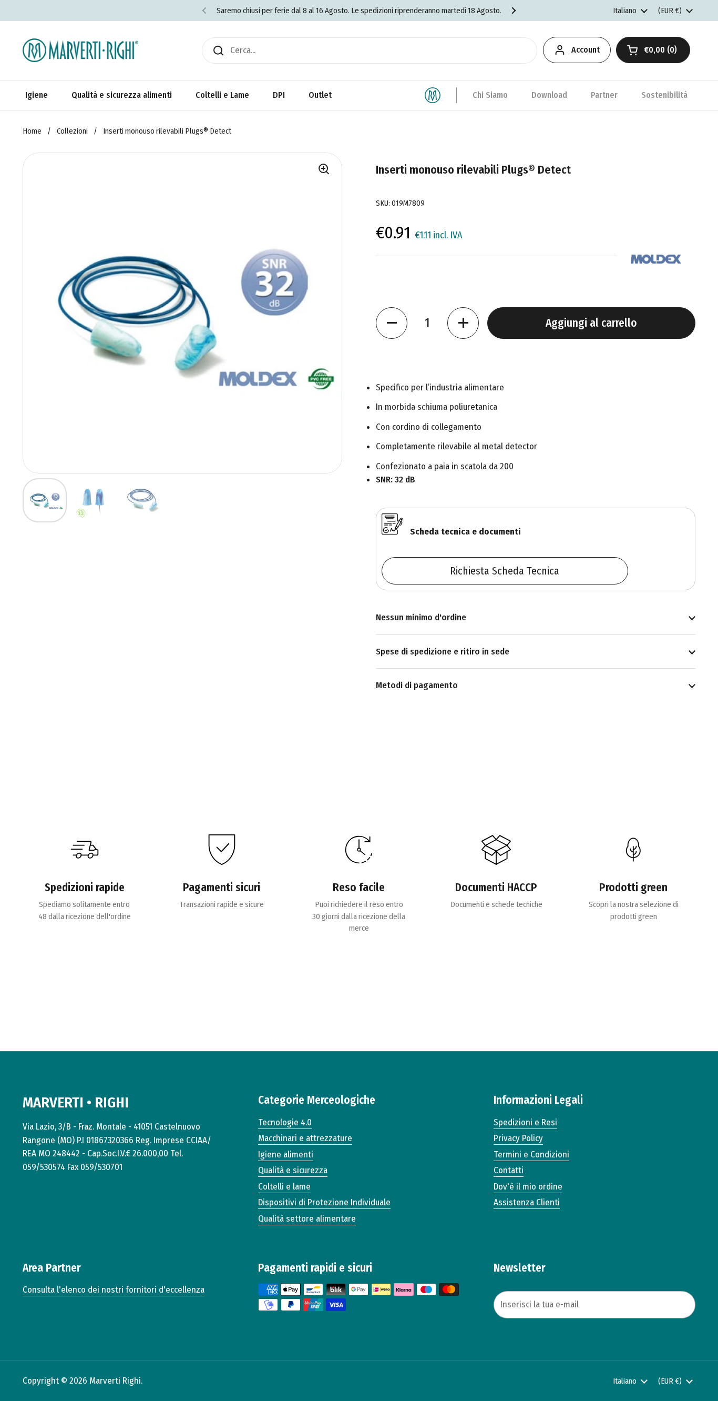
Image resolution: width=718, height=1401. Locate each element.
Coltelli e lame (284, 1186)
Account (585, 50)
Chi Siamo (490, 95)
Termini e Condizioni (531, 1154)
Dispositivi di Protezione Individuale (324, 1202)
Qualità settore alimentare (307, 1218)
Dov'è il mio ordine (528, 1186)
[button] (653, 50)
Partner (604, 95)
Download (549, 95)
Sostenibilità (664, 95)
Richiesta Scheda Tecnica (504, 571)
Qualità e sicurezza (292, 1170)
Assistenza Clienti (527, 1202)
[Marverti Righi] (80, 50)
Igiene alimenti (285, 1154)
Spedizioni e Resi (525, 1122)
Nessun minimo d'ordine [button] (421, 617)
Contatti (509, 1170)
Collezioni (72, 131)
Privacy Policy (518, 1138)
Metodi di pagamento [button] (417, 685)
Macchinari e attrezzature (305, 1138)
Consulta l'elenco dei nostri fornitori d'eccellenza (113, 1289)
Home (32, 131)
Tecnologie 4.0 (285, 1122)
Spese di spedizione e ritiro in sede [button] (442, 651)
